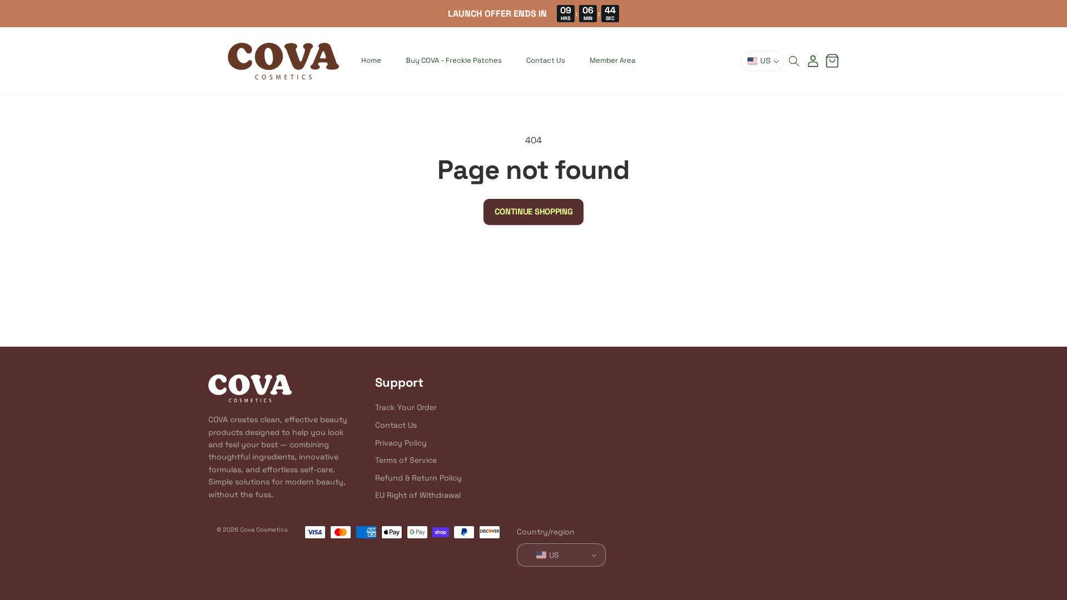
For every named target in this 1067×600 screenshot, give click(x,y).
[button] (794, 61)
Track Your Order (406, 408)
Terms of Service (406, 461)
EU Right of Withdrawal (418, 496)
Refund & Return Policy (418, 478)
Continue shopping (534, 211)
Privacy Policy (401, 443)
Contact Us (396, 425)
